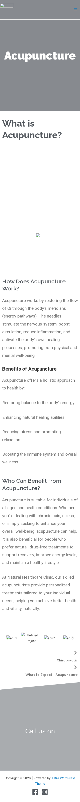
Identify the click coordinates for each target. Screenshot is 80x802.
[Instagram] (44, 792)
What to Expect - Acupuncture (52, 675)
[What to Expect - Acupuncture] (75, 667)
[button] (7, 638)
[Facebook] (35, 792)
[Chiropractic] (75, 653)
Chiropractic (67, 660)
